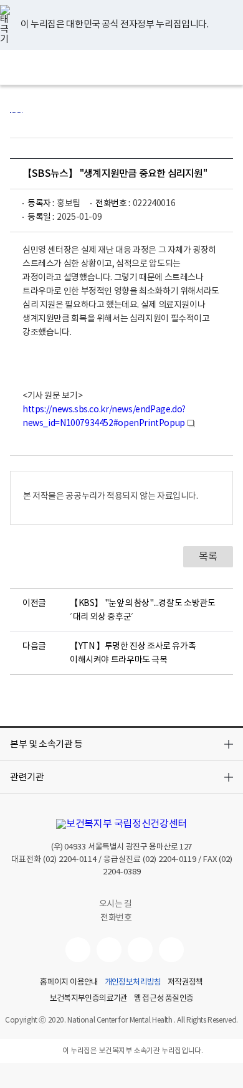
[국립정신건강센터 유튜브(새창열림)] (77, 949)
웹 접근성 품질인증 (164, 999)
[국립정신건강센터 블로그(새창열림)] (171, 949)
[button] (121, 744)
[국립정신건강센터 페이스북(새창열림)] (109, 949)
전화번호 (115, 918)
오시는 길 (116, 904)
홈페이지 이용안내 (69, 982)
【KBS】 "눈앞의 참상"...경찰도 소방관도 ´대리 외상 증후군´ (142, 610)
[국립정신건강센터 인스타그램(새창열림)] (140, 949)
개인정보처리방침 (133, 982)
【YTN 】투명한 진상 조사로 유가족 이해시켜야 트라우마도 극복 (133, 653)
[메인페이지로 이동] (122, 67)
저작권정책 (185, 982)
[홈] (16, 106)
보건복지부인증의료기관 (89, 999)
